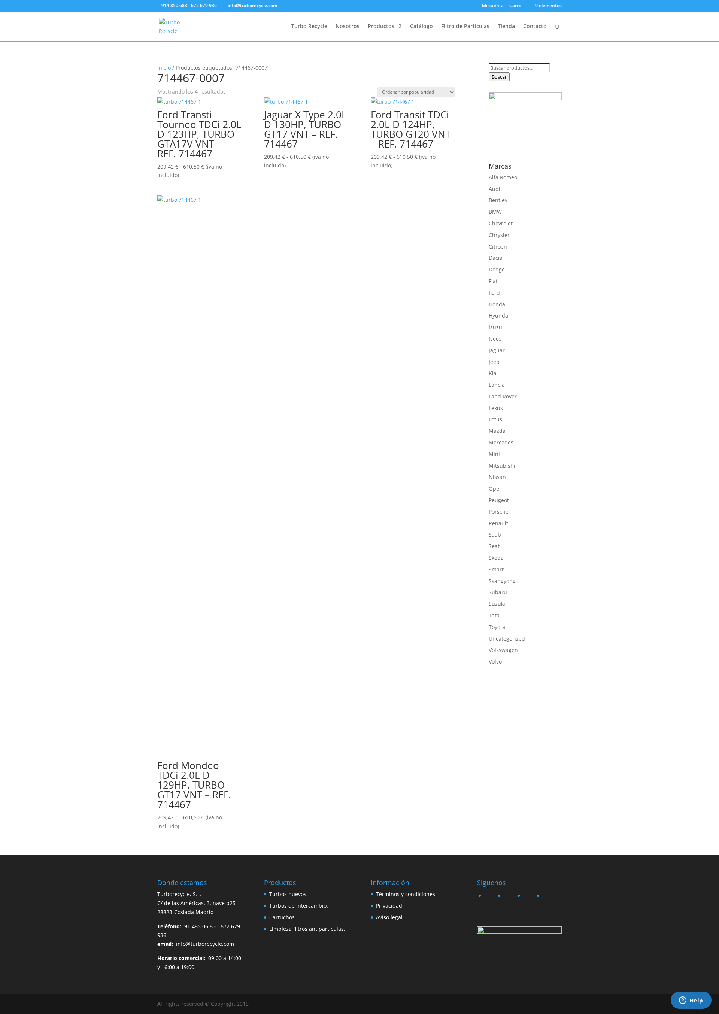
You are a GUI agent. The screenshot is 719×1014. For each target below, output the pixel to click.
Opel (495, 488)
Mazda (497, 430)
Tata (494, 615)
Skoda (496, 557)
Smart (496, 569)
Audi (494, 188)
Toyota (497, 627)
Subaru (498, 592)
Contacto (535, 27)
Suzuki (497, 603)
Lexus (496, 408)
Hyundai (499, 315)
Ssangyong (502, 581)
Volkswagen (503, 649)
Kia (493, 373)
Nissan (497, 476)
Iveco (495, 338)
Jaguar (497, 350)
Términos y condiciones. (406, 894)
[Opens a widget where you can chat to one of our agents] (691, 1001)
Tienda (506, 27)
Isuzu (495, 327)
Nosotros (348, 27)
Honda (497, 304)
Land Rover (503, 396)
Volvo (495, 661)
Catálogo (421, 27)
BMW (495, 211)
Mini (494, 454)
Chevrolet (501, 223)
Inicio (164, 67)
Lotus (495, 419)
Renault (498, 523)
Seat (494, 546)
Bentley (498, 200)
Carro (515, 6)
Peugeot (499, 500)
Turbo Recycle (309, 27)
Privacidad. (390, 905)
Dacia (496, 257)
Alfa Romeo (503, 177)
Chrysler (499, 235)
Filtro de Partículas (465, 27)
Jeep (494, 361)
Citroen (498, 246)
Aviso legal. (390, 917)
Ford (494, 292)
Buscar (499, 76)
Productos (381, 27)
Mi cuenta (493, 6)
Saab (495, 534)
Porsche (499, 511)
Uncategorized (507, 638)
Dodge (497, 269)
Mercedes (501, 442)
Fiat (493, 281)
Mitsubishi (502, 465)
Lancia (497, 384)
